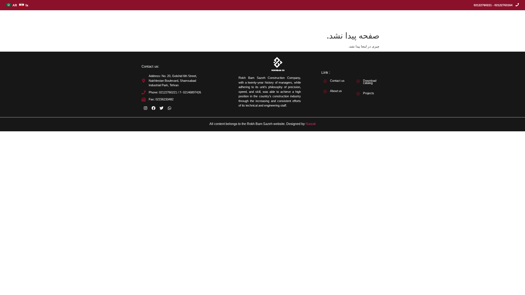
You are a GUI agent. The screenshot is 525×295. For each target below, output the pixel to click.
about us (346, 19)
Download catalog (369, 82)
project (366, 19)
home (328, 19)
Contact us (337, 80)
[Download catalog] (358, 81)
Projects (368, 93)
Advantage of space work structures (405, 19)
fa (26, 5)
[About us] (325, 91)
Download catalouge (454, 19)
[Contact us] (325, 81)
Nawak (311, 124)
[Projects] (358, 93)
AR (15, 5)
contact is (484, 19)
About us (336, 91)
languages (506, 19)
